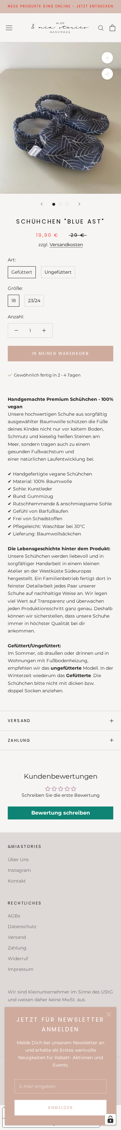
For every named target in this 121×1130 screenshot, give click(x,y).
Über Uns (18, 859)
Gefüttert (21, 272)
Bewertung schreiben (60, 813)
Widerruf (18, 958)
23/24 (34, 300)
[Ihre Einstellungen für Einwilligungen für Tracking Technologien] (110, 1119)
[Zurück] (42, 204)
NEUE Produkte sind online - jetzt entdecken (61, 6)
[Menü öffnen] (9, 27)
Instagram (19, 870)
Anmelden (60, 1107)
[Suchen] (101, 27)
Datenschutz (22, 926)
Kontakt (17, 881)
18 (13, 300)
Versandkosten (66, 244)
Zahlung (19, 740)
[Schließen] (108, 1014)
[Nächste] (79, 204)
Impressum (21, 969)
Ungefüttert (58, 272)
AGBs (14, 916)
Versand (19, 720)
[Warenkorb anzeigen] (112, 28)
